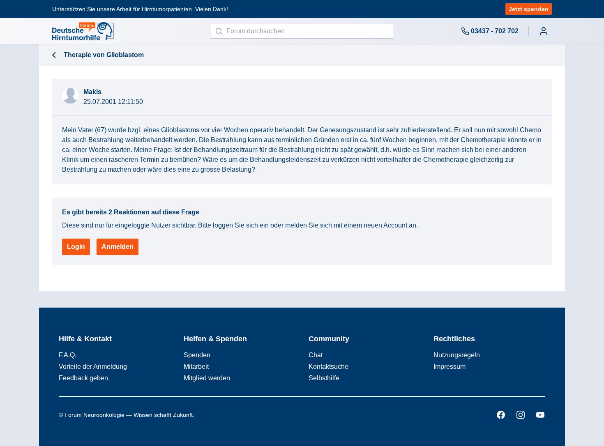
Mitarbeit (196, 366)
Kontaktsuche (328, 366)
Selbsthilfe (324, 378)
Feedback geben (83, 378)
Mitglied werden (207, 378)
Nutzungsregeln (456, 355)
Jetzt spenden (529, 9)
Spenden (197, 355)
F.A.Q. (67, 355)
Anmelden (117, 246)
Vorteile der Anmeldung (93, 366)
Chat (316, 355)
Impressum (449, 366)
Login (76, 246)
